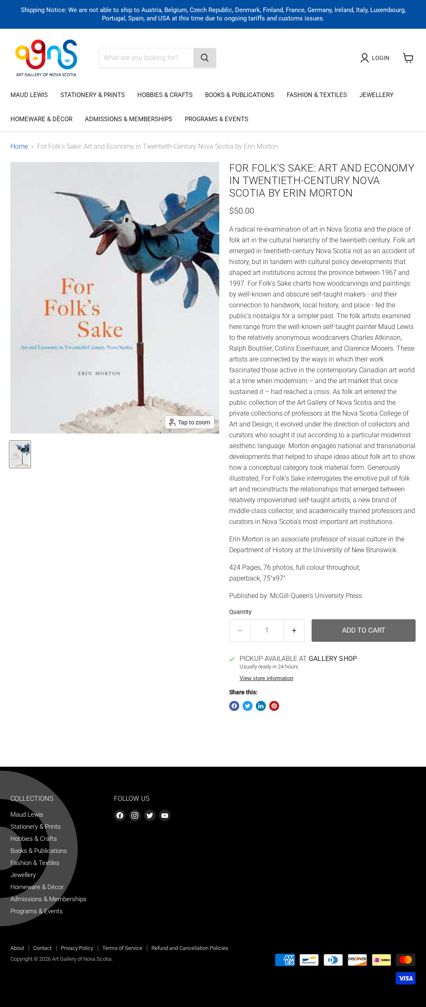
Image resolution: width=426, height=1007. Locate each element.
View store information (266, 678)
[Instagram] (135, 815)
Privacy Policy (77, 948)
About (17, 948)
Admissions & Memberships (128, 119)
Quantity (240, 611)
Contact (42, 948)
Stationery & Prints (92, 95)
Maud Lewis (29, 95)
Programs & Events (216, 119)
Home (19, 146)
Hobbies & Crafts (165, 95)
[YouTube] (165, 815)
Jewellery (376, 95)
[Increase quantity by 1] (294, 630)
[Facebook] (120, 815)
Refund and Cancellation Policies (189, 948)
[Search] (204, 57)
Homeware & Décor (41, 119)
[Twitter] (150, 815)
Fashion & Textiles (317, 95)
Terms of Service (122, 948)
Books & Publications (239, 95)
